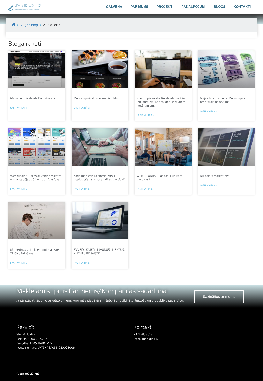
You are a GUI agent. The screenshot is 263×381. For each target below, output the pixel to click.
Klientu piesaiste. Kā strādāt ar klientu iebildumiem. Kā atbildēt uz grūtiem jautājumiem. (163, 101)
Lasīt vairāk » (18, 107)
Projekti (165, 6)
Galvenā (114, 6)
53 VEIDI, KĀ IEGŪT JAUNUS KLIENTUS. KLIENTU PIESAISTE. (99, 251)
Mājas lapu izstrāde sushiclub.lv (96, 98)
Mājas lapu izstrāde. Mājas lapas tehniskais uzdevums (222, 99)
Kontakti (242, 6)
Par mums (139, 6)
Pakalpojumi (193, 6)
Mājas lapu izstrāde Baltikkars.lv (32, 98)
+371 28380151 (143, 334)
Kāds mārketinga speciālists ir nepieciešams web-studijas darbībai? (100, 177)
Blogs (219, 6)
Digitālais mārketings (215, 175)
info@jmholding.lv (146, 338)
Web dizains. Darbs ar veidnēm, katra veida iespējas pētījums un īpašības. (35, 177)
